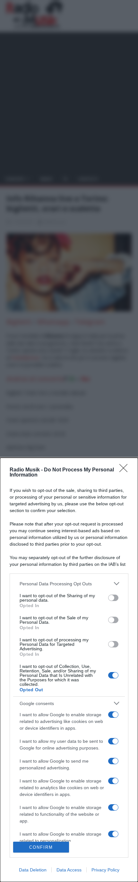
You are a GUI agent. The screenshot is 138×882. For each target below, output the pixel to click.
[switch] (113, 598)
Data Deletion (33, 869)
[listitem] (69, 583)
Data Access (69, 869)
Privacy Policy (105, 869)
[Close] (125, 470)
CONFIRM (41, 847)
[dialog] (69, 670)
